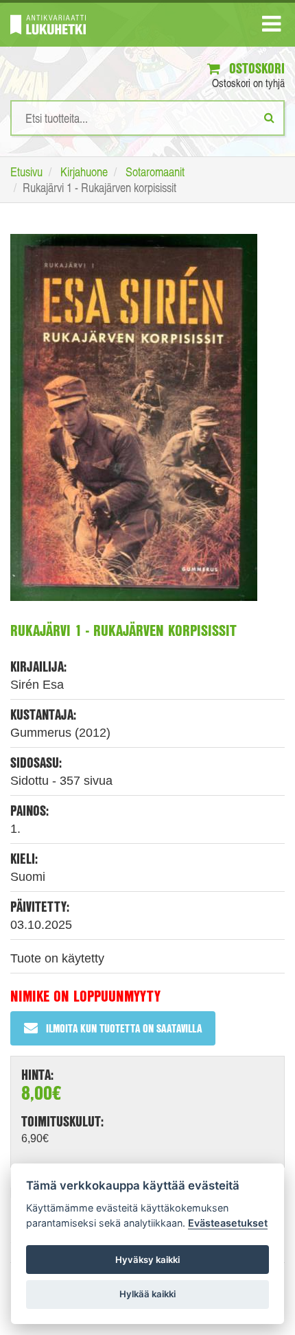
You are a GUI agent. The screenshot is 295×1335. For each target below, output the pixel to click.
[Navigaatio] (271, 27)
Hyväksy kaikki (147, 1259)
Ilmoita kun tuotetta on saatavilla (124, 1028)
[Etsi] (269, 117)
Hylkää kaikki (147, 1293)
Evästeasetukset (228, 1223)
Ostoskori (255, 68)
